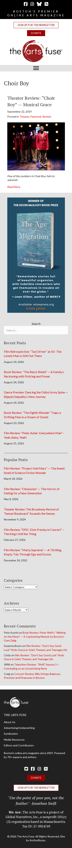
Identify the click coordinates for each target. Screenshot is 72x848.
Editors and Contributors (19, 745)
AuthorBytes (37, 840)
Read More (13, 186)
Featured (35, 116)
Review (46, 116)
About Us (9, 722)
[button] (36, 25)
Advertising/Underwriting (19, 727)
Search (36, 323)
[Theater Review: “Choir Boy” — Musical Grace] (36, 146)
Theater (24, 116)
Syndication (11, 733)
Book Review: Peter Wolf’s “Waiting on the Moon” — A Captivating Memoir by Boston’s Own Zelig (35, 636)
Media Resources (14, 739)
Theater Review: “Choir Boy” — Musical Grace (31, 101)
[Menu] (36, 68)
